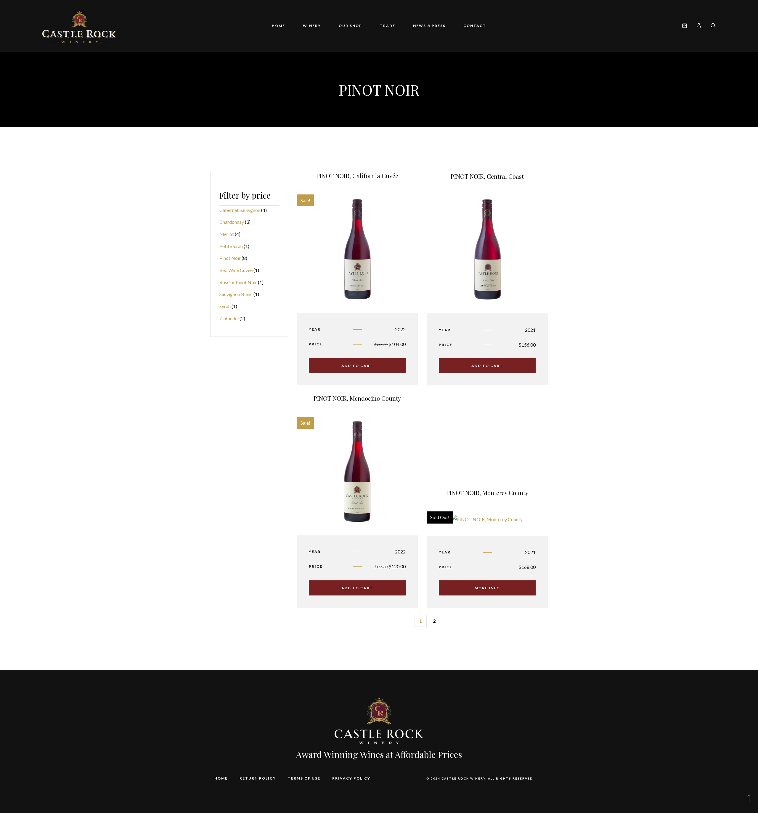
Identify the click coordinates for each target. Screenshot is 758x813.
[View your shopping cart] (684, 25)
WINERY (312, 25)
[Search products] (711, 25)
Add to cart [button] (357, 365)
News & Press (429, 25)
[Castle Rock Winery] (79, 26)
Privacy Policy (351, 778)
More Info (487, 588)
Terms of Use (304, 778)
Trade (387, 25)
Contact (474, 25)
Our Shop (350, 25)
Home (278, 25)
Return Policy (258, 778)
